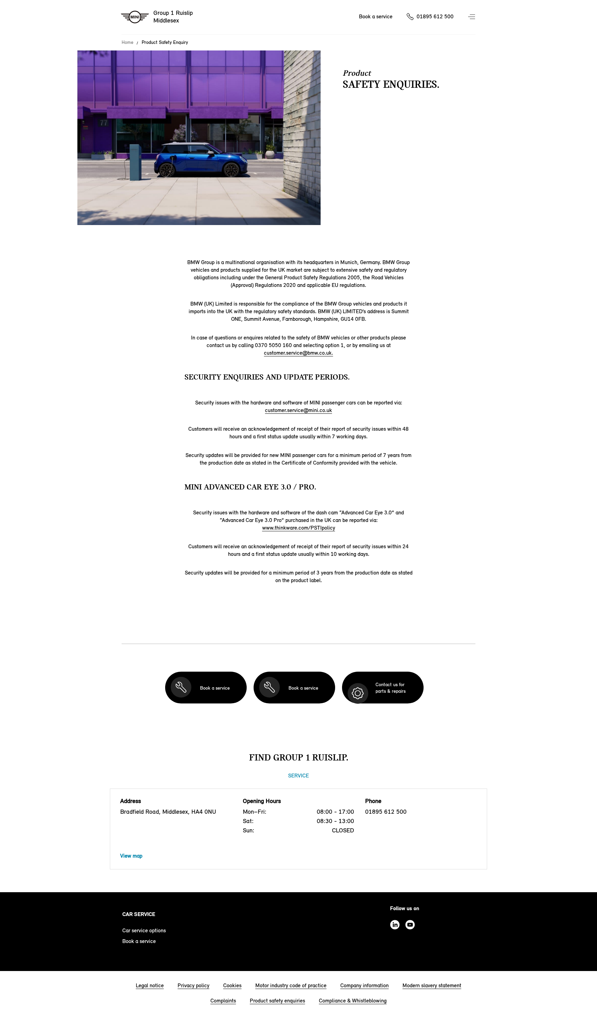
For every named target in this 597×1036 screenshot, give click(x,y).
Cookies (232, 985)
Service (298, 775)
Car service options (144, 930)
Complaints (223, 1000)
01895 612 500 (435, 16)
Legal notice (150, 985)
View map (131, 855)
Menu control (472, 17)
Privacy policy (193, 985)
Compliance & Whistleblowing (353, 1000)
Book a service (375, 16)
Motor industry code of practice (290, 985)
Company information (364, 985)
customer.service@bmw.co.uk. (298, 352)
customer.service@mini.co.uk (298, 410)
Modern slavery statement (431, 985)
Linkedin (394, 924)
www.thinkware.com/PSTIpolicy (298, 527)
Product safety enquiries (277, 1000)
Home (127, 42)
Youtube (410, 924)
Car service (138, 914)
